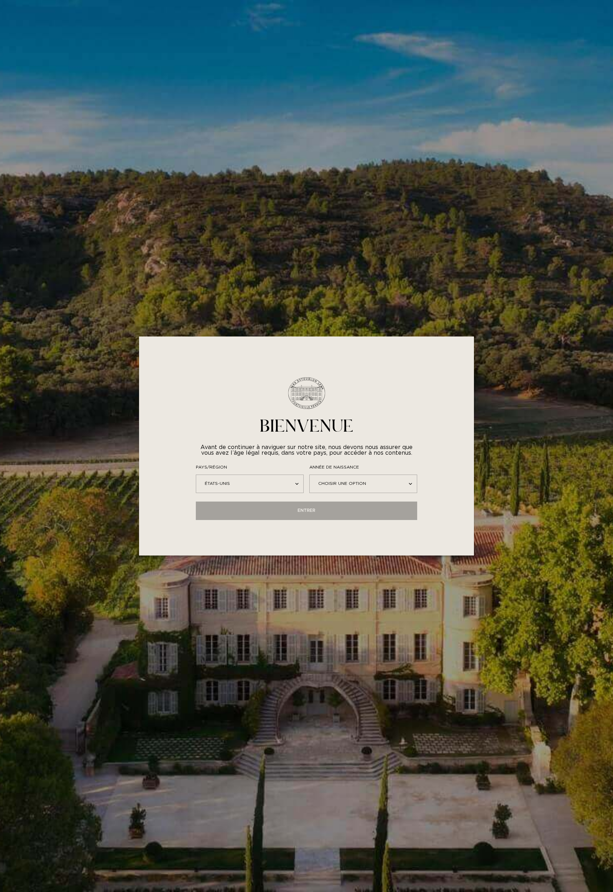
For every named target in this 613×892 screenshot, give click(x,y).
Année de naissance (334, 467)
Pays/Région (211, 467)
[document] (306, 446)
